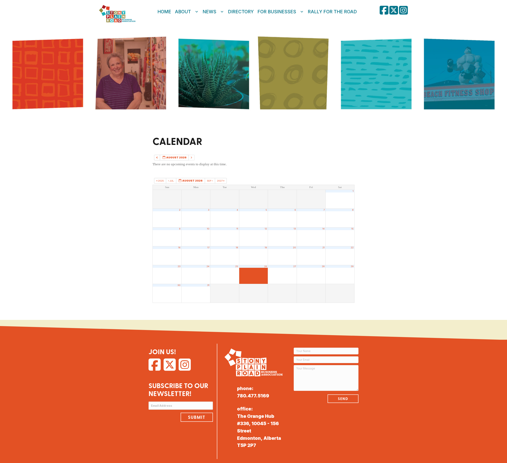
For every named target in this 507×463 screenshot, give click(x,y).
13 (295, 229)
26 (265, 266)
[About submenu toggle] (197, 12)
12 (266, 229)
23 (179, 266)
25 (236, 266)
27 (294, 266)
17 (208, 247)
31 (208, 285)
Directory (241, 11)
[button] (197, 417)
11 (237, 229)
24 (208, 266)
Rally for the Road (332, 11)
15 (352, 229)
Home (164, 11)
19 (266, 247)
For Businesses (276, 11)
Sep (209, 180)
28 (323, 266)
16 (179, 247)
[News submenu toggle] (222, 12)
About (183, 11)
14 (323, 229)
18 (237, 247)
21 (323, 247)
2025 (160, 180)
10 (208, 229)
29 (352, 266)
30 (178, 285)
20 (294, 247)
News (209, 11)
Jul (171, 180)
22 (352, 247)
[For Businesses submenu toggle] (302, 12)
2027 (220, 180)
